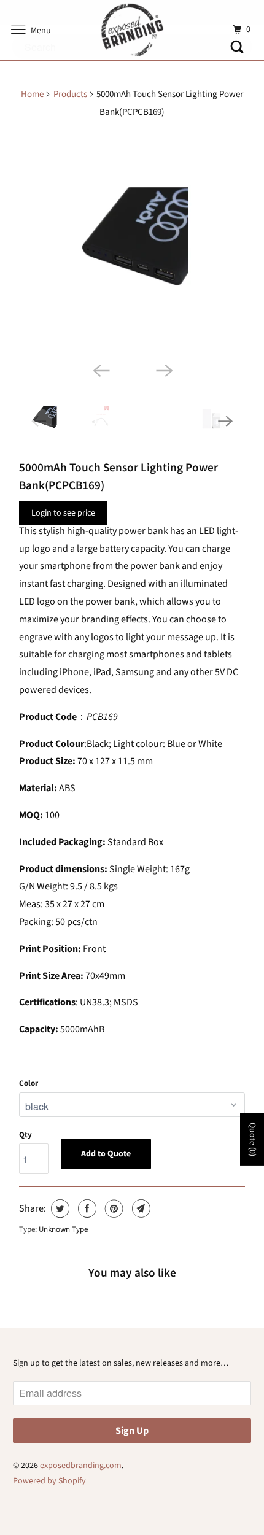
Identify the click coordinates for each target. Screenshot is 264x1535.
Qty (25, 1134)
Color (28, 1083)
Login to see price (63, 513)
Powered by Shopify (49, 1481)
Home (32, 94)
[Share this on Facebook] (85, 1208)
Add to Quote (106, 1154)
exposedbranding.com (81, 1466)
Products (70, 94)
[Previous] (100, 370)
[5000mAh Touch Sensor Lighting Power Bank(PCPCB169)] (132, 244)
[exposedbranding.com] (132, 30)
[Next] (163, 370)
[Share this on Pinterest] (112, 1208)
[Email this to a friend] (139, 1208)
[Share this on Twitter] (58, 1208)
